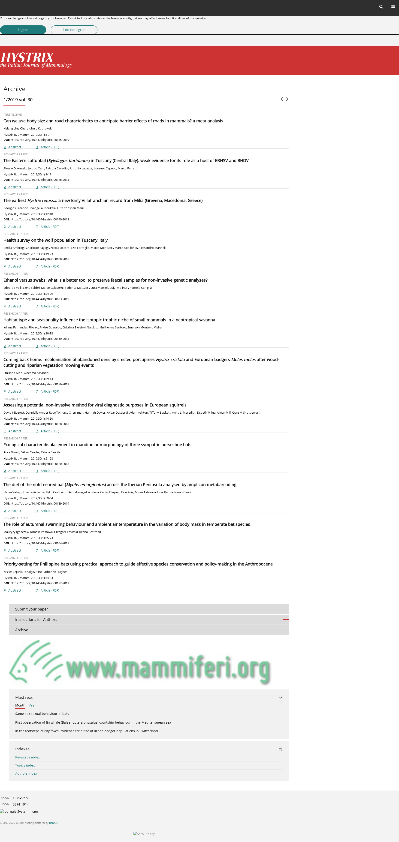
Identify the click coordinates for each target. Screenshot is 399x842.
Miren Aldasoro (145, 492)
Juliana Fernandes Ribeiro (20, 327)
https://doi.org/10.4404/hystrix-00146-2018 (39, 179)
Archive (21, 629)
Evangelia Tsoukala (43, 208)
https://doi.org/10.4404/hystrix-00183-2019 (39, 299)
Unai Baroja (165, 492)
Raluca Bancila (50, 452)
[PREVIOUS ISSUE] (281, 100)
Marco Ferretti (127, 168)
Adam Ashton (138, 413)
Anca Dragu (11, 452)
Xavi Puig (127, 492)
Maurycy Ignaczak (15, 532)
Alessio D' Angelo (15, 168)
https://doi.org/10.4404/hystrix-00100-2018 (39, 259)
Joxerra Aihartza (34, 492)
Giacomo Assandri (36, 373)
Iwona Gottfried (90, 532)
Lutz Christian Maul (70, 208)
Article (50, 147)
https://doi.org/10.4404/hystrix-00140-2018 (39, 219)
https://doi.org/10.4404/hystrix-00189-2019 (39, 503)
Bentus (53, 822)
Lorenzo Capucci (105, 168)
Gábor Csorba (30, 452)
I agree (23, 29)
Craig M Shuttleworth (246, 413)
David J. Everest (13, 413)
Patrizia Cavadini (57, 168)
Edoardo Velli (12, 288)
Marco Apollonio (126, 248)
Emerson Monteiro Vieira (144, 327)
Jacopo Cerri (36, 168)
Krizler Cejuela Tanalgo (18, 572)
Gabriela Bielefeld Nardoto (81, 327)
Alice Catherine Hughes (51, 572)
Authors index (26, 773)
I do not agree (74, 29)
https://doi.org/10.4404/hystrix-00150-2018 (39, 339)
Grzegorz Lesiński (66, 532)
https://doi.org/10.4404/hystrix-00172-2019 (39, 583)
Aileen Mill (224, 413)
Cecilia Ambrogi (13, 248)
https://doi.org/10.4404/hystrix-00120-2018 (39, 464)
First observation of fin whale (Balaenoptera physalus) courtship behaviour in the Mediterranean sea (93, 722)
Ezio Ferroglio (80, 248)
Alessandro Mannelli (152, 248)
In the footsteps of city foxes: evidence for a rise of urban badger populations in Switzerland (86, 731)
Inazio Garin (182, 492)
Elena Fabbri (31, 288)
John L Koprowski (40, 128)
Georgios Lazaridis (15, 208)
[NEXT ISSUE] (287, 100)
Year (32, 705)
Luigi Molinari (119, 288)
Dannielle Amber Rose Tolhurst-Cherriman (54, 413)
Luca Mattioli (99, 288)
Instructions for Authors (36, 619)
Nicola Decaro (60, 248)
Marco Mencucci (102, 248)
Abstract (14, 147)
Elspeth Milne (206, 413)
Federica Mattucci (77, 288)
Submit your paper (31, 609)
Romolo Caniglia (141, 288)
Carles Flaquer (110, 492)
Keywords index (27, 757)
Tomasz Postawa (41, 532)
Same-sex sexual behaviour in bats (42, 713)
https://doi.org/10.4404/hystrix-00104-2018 (39, 543)
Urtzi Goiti (53, 492)
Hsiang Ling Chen (15, 128)
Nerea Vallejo (12, 492)
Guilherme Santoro (113, 327)
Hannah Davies (95, 413)
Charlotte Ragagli (37, 248)
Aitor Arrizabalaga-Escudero (80, 492)
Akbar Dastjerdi (117, 413)
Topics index (25, 765)
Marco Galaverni (52, 288)
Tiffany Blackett (160, 413)
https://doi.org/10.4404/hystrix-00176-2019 (39, 384)
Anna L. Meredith (184, 413)
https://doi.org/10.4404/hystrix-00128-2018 (39, 424)
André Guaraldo (50, 327)
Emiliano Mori (12, 373)
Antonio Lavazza (81, 168)
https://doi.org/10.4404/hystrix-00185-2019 (39, 140)
